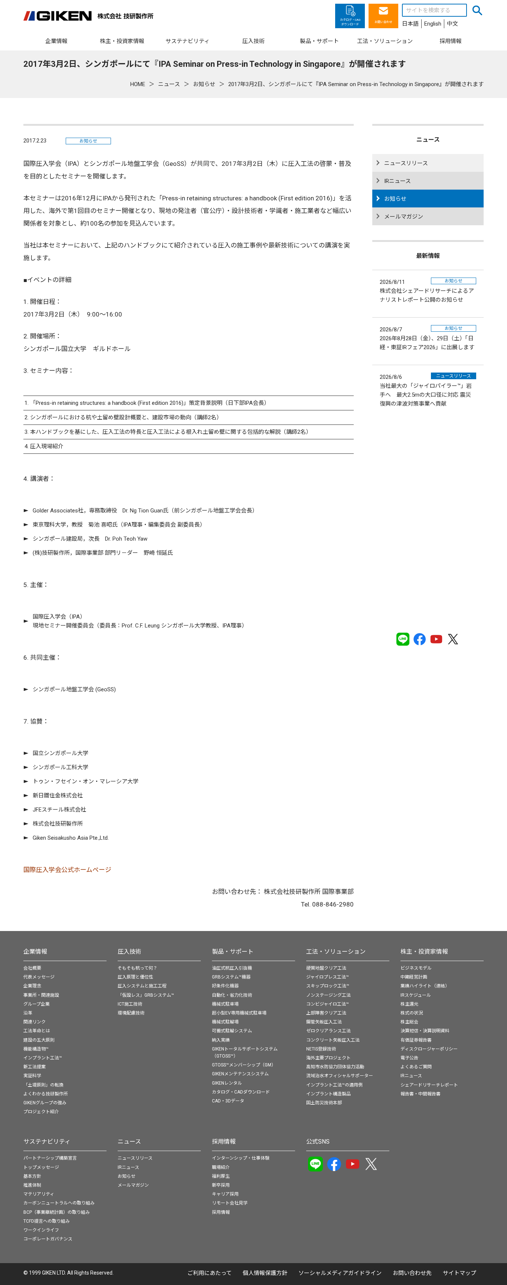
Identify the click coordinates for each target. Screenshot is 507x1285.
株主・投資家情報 (424, 951)
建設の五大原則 (39, 1040)
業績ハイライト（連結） (424, 986)
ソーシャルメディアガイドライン (340, 1273)
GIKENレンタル (227, 1083)
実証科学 (32, 1075)
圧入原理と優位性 (135, 977)
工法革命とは (36, 1030)
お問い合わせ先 (412, 1273)
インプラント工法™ (42, 1058)
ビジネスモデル (416, 968)
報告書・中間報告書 (420, 1093)
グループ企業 (36, 1004)
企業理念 (32, 986)
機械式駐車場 (225, 1004)
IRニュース (397, 181)
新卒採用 (221, 1185)
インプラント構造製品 (328, 1093)
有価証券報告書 (416, 1040)
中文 (452, 23)
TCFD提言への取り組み (46, 1221)
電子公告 (409, 1058)
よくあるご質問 (416, 1066)
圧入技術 (129, 951)
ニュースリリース (406, 163)
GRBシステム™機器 (231, 977)
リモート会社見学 (230, 1203)
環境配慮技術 (131, 1013)
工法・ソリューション (336, 951)
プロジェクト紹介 (41, 1111)
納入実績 (221, 1040)
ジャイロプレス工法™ (327, 977)
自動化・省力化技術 (232, 995)
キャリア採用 (225, 1194)
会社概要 (32, 968)
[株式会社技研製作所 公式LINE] (402, 639)
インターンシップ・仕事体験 (240, 1158)
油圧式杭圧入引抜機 (232, 968)
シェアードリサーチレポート (429, 1085)
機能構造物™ (36, 1049)
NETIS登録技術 (321, 1049)
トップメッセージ (41, 1167)
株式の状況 (411, 1013)
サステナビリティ (47, 1141)
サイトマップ (459, 1273)
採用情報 (224, 1141)
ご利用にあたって (209, 1273)
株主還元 (409, 1004)
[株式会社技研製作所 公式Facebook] (419, 639)
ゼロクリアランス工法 (328, 1030)
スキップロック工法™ (327, 986)
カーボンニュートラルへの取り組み (59, 1203)
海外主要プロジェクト (328, 1058)
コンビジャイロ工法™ (327, 1004)
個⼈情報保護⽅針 (265, 1273)
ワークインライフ (41, 1230)
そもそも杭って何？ (137, 968)
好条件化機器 (225, 986)
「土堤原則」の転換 (43, 1085)
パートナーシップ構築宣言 (50, 1158)
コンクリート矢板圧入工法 (333, 1040)
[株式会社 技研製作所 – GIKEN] (88, 16)
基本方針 (32, 1176)
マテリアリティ (38, 1194)
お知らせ (88, 141)
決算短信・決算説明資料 (424, 1030)
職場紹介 (221, 1167)
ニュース (129, 1141)
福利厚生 (221, 1176)
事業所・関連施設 (41, 995)
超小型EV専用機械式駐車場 (239, 1013)
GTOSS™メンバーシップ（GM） (244, 1065)
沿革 (27, 1013)
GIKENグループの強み (44, 1102)
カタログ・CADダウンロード (241, 1092)
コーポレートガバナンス (47, 1239)
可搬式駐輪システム (232, 1030)
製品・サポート (233, 951)
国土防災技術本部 (324, 1102)
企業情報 (35, 951)
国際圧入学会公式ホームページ (67, 869)
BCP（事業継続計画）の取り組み (56, 1212)
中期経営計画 (413, 977)
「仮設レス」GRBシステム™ (146, 995)
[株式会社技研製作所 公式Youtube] (436, 639)
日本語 (410, 23)
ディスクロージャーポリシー (429, 1049)
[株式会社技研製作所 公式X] (453, 639)
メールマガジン (403, 216)
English (432, 23)
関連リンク (34, 1022)
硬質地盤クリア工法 (326, 968)
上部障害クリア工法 (326, 1013)
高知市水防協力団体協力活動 (335, 1066)
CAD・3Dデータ (228, 1101)
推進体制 (32, 1185)
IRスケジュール (415, 995)
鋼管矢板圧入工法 (324, 1022)
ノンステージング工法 (328, 995)
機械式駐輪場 (225, 1022)
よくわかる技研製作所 (45, 1093)
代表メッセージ (39, 977)
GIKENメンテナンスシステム (240, 1073)
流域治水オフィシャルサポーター (339, 1075)
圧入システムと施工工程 (142, 986)
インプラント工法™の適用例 (334, 1085)
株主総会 (409, 1022)
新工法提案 (34, 1066)
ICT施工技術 (130, 1004)
